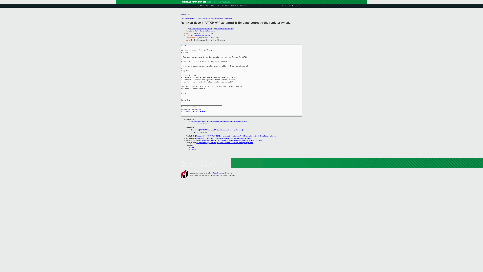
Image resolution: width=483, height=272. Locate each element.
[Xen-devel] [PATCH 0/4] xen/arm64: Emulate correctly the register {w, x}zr (217, 130)
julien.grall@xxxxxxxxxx (207, 31)
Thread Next (209, 18)
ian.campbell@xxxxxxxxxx (224, 29)
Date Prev (184, 18)
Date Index (218, 18)
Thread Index (227, 18)
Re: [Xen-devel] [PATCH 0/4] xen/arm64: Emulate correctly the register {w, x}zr (219, 122)
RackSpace (217, 173)
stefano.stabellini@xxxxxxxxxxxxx (199, 35)
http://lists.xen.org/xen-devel (194, 111)
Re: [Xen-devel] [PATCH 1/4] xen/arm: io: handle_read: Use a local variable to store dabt (230, 140)
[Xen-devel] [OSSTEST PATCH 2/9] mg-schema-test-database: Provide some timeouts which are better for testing (235, 136)
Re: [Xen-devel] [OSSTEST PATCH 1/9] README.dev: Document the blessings (223, 138)
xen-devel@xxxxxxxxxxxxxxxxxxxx (200, 29)
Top (182, 14)
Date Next (192, 18)
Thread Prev (200, 18)
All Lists (187, 14)
